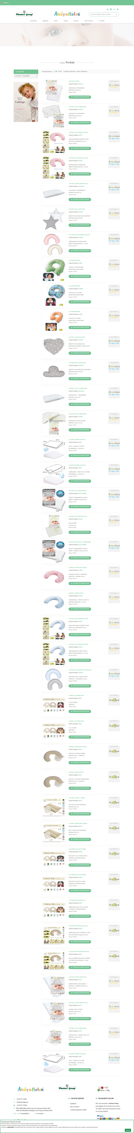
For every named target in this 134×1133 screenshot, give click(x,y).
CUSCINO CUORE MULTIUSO (77, 337)
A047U (81, 621)
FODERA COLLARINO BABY (76, 695)
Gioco (56, 21)
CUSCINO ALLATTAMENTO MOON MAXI (80, 670)
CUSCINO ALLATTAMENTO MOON (78, 132)
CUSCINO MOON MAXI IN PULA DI (78, 926)
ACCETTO (128, 1130)
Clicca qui (19, 109)
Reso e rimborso (74, 1106)
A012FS (81, 212)
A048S (80, 314)
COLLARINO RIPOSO (74, 260)
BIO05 (80, 852)
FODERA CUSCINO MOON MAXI (78, 567)
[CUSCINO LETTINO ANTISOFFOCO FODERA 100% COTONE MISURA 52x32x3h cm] (54, 1012)
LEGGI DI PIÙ (10, 1127)
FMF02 (81, 570)
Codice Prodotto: (75, 84)
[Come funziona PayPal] (108, 1118)
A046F (80, 160)
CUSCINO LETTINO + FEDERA (77, 798)
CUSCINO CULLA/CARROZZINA (77, 414)
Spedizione (73, 1103)
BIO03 (80, 903)
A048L (80, 263)
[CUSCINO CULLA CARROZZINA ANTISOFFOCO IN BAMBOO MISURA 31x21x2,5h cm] (54, 116)
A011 (80, 1005)
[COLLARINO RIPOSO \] (54, 270)
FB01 (80, 775)
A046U (81, 647)
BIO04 (80, 877)
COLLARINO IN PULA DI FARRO (77, 849)
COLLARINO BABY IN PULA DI (77, 900)
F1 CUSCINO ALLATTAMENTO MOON (79, 234)
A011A (81, 519)
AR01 (80, 468)
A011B (80, 84)
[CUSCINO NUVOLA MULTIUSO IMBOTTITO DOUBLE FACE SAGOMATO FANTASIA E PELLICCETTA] (54, 372)
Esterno (76, 21)
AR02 (80, 1056)
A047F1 (81, 672)
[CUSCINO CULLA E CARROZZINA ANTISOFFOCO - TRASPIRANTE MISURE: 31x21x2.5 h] (54, 398)
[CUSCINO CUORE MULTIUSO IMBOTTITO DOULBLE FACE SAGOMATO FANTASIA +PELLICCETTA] (54, 347)
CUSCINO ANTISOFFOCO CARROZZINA (80, 542)
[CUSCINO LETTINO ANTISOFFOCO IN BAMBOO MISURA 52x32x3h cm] (54, 91)
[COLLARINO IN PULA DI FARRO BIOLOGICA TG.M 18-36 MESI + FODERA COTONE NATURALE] (54, 884)
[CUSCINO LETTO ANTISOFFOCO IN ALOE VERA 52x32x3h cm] (54, 526)
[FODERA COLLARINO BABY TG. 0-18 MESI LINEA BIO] (54, 731)
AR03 (80, 442)
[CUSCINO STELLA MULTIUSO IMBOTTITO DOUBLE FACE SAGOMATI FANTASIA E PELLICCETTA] (54, 219)
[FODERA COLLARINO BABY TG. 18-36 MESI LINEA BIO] (54, 705)
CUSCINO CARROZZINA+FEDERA (78, 823)
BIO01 (80, 954)
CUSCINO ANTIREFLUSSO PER (77, 439)
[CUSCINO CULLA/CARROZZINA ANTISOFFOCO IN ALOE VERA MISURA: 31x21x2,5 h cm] (54, 423)
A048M (81, 288)
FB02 (80, 749)
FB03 (80, 724)
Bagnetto (45, 21)
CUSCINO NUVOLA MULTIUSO (77, 362)
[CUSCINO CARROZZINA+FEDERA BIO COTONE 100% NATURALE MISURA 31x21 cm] (54, 833)
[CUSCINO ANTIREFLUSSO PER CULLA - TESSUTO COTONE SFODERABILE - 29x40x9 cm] (54, 1063)
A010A (81, 416)
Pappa (66, 21)
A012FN (81, 365)
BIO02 (80, 928)
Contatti (101, 21)
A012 (80, 979)
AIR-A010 (81, 391)
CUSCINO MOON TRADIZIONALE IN (79, 951)
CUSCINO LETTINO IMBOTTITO (78, 977)
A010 (80, 1031)
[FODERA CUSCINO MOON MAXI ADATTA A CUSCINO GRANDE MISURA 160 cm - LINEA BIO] (54, 756)
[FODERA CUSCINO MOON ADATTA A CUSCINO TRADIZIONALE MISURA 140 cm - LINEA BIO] (54, 782)
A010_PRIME (82, 544)
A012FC (81, 340)
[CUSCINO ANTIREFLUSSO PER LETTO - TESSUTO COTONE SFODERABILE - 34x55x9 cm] (54, 449)
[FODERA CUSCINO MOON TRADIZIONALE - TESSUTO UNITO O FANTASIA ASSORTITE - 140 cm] (54, 603)
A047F (80, 135)
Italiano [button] (5, 2)
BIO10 (80, 826)
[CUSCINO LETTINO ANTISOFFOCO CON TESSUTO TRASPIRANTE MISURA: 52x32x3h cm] (54, 193)
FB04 (80, 698)
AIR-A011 (81, 186)
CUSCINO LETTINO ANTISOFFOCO (78, 183)
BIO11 (80, 800)
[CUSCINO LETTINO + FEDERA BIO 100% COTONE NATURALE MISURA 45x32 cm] (54, 807)
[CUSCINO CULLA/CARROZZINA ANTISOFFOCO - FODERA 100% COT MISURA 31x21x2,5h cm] (54, 1038)
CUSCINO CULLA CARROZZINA (77, 107)
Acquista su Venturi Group (80, 97)
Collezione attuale (69, 71)
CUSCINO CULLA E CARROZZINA (78, 388)
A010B (80, 109)
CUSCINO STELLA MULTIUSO (77, 209)
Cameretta (33, 21)
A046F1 (81, 237)
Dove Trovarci (88, 21)
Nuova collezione (81, 71)
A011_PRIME (82, 493)
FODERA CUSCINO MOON (76, 593)
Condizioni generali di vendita (78, 1110)
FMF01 (81, 596)
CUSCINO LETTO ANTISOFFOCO (78, 490)
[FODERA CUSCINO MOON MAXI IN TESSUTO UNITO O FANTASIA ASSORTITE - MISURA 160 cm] (54, 577)
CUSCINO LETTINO (74, 81)
